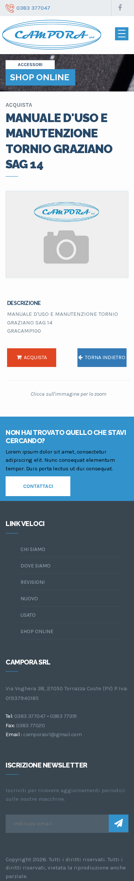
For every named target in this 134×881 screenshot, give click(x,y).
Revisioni (32, 582)
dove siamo (35, 566)
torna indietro (104, 357)
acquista (34, 357)
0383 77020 (30, 725)
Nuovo (29, 598)
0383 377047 (29, 716)
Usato (28, 615)
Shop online (36, 631)
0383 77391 (63, 716)
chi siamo (32, 549)
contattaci (38, 486)
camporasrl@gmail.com (52, 734)
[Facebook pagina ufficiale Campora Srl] (119, 8)
